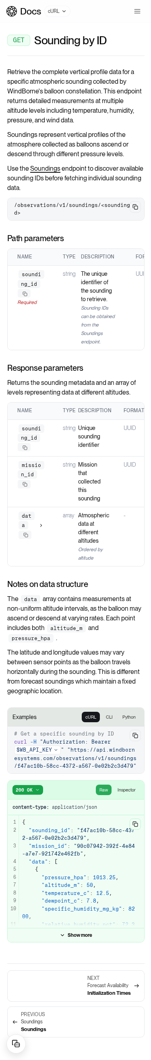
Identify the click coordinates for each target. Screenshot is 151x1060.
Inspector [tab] (127, 790)
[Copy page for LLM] (16, 1044)
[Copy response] (135, 824)
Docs (30, 11)
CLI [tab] (109, 717)
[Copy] (25, 293)
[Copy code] (135, 207)
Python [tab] (129, 717)
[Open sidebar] (137, 11)
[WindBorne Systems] (11, 11)
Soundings (45, 168)
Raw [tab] (103, 790)
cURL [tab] (90, 717)
